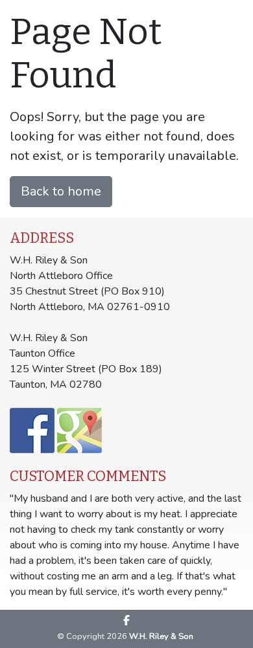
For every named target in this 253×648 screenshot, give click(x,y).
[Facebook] (126, 620)
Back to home (61, 191)
